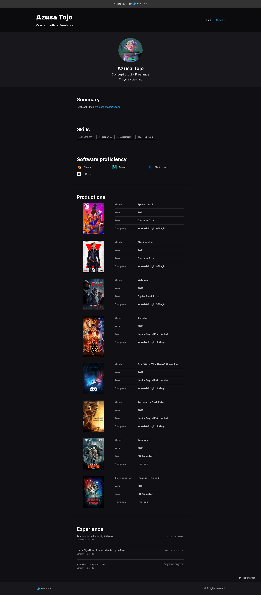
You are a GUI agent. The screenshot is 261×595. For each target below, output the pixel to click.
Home (208, 20)
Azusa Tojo (54, 17)
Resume (220, 20)
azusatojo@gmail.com (107, 106)
